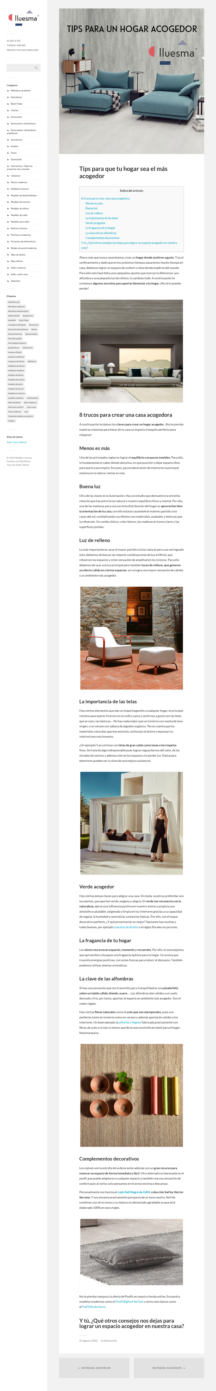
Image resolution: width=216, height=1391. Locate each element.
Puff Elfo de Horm (93, 1307)
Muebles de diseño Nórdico (24, 195)
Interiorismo (28, 348)
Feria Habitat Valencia (17, 343)
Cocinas (14, 110)
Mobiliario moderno (16, 370)
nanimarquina (32, 398)
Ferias (14, 152)
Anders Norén (22, 464)
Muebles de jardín (15, 384)
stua (26, 412)
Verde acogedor (96, 223)
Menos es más (94, 203)
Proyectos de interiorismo (23, 241)
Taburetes (15, 281)
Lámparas (15, 175)
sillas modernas (30, 402)
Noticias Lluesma (19, 228)
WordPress (25, 461)
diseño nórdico (31, 334)
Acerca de (13, 40)
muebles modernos (15, 398)
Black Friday (17, 103)
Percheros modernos (21, 235)
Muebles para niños (20, 221)
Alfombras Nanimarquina (18, 311)
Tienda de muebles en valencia (20, 416)
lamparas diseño (14, 352)
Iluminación (16, 159)
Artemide (12, 320)
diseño (34, 329)
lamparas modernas (16, 357)
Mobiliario (32, 361)
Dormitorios (16, 139)
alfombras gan (14, 302)
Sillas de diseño (18, 254)
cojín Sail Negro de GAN (134, 1192)
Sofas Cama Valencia (17, 442)
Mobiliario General (20, 188)
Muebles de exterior (20, 202)
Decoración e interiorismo (23, 123)
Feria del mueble (15, 338)
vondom (11, 421)
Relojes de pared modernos (24, 248)
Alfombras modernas (16, 306)
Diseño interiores (15, 334)
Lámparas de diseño (16, 361)
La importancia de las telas (102, 218)
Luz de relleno (94, 213)
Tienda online (16, 45)
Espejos (14, 146)
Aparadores (16, 97)
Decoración (16, 117)
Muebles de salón (19, 215)
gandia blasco (13, 348)
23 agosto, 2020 (88, 1340)
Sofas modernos (14, 412)
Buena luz (92, 208)
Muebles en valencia (16, 393)
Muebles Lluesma (23, 457)
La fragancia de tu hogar (100, 228)
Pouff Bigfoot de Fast (129, 1301)
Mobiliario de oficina (16, 366)
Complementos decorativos (102, 238)
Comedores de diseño (17, 325)
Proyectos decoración (22, 50)
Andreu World (13, 316)
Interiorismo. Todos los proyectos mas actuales (20, 167)
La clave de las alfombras (101, 233)
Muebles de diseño (15, 375)
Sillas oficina (16, 261)
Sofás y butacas (18, 267)
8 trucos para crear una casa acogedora (105, 198)
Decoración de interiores (18, 329)
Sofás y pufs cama (19, 274)
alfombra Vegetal (130, 1022)
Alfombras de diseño (20, 90)
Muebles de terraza (16, 389)
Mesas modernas (19, 182)
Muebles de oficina (20, 208)
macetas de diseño (126, 927)
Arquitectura (28, 316)
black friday (24, 320)
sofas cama (31, 407)
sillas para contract (15, 407)
